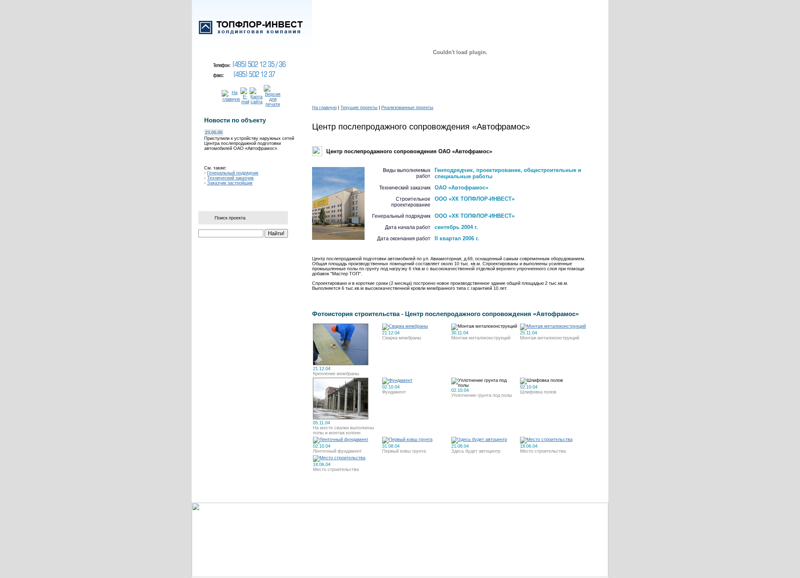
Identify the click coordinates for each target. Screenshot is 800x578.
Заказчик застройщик (229, 182)
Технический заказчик (230, 177)
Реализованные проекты (407, 107)
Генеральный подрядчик (232, 172)
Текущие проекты (359, 107)
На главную (324, 107)
